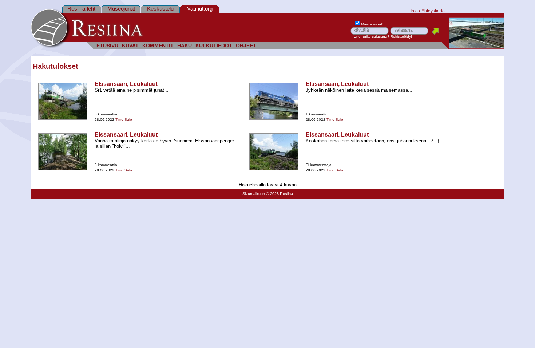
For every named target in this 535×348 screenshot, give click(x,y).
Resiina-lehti (81, 8)
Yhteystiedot (433, 10)
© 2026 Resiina (279, 193)
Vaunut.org (200, 8)
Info (414, 10)
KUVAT (130, 45)
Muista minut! (372, 24)
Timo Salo (123, 120)
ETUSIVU (107, 45)
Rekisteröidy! (401, 37)
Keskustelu (160, 8)
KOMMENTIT (158, 45)
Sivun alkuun (253, 193)
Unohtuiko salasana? (371, 37)
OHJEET (246, 45)
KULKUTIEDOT (213, 45)
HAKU (184, 45)
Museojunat (121, 8)
